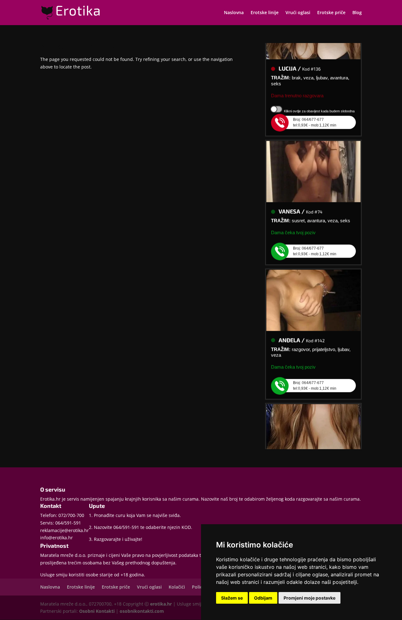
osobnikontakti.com (142, 611)
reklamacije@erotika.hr (64, 530)
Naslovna (234, 12)
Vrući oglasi (297, 12)
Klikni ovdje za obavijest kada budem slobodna (319, 107)
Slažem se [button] (232, 598)
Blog (357, 12)
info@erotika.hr (56, 538)
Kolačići (177, 587)
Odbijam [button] (263, 598)
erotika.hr (161, 604)
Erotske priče (331, 12)
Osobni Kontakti (97, 611)
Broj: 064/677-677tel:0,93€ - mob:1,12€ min (314, 119)
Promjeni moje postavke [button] (309, 598)
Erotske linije (265, 12)
